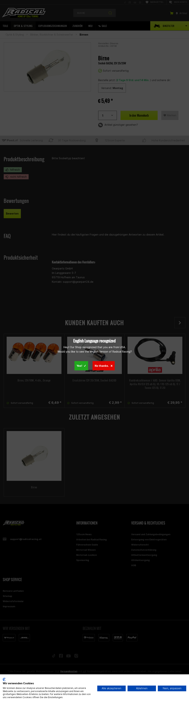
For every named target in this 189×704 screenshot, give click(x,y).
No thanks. (102, 365)
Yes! (79, 365)
